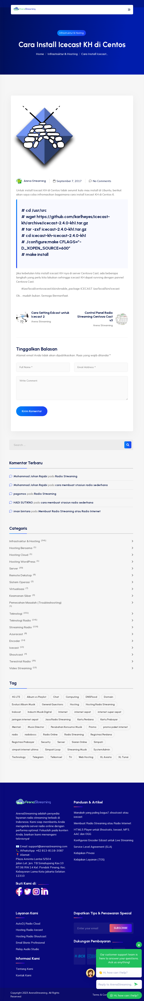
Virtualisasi (18, 589)
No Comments (102, 181)
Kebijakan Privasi (84, 853)
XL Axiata (106, 757)
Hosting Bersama (22, 548)
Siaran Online (79, 742)
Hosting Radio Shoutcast (31, 936)
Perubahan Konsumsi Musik (66, 727)
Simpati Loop (53, 749)
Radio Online (50, 734)
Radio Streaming (66, 476)
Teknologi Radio (23, 620)
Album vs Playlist (36, 696)
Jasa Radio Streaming (58, 719)
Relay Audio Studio (27, 949)
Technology (19, 757)
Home (40, 54)
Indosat (16, 711)
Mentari (16, 727)
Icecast (16, 647)
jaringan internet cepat (25, 719)
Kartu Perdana (85, 719)
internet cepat (82, 711)
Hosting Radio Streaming (100, 704)
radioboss (30, 734)
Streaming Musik (77, 749)
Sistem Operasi (21, 582)
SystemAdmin (102, 749)
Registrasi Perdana (101, 734)
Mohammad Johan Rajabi (30, 476)
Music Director (36, 727)
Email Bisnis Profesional (30, 942)
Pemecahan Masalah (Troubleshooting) (35, 602)
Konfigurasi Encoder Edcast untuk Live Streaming (103, 840)
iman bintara (22, 511)
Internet (63, 711)
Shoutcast (18, 654)
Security (46, 742)
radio (15, 734)
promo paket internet (115, 727)
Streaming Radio (23, 627)
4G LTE (16, 696)
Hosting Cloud (20, 554)
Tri (70, 757)
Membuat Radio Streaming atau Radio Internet (69, 511)
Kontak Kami (23, 975)
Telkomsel (56, 757)
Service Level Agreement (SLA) (93, 846)
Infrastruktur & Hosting (71, 32)
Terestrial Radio (22, 661)
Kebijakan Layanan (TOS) (89, 859)
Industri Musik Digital (40, 711)
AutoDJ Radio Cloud (28, 923)
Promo (92, 727)
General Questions (52, 704)
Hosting (74, 704)
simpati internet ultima (25, 749)
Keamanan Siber (22, 595)
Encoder (17, 641)
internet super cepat (109, 711)
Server (16, 568)
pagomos (20, 493)
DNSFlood (91, 696)
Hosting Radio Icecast (29, 930)
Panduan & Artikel (88, 802)
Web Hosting (86, 757)
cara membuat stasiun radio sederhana (81, 485)
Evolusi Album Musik (23, 704)
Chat (56, 696)
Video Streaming (23, 668)
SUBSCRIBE (120, 928)
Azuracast (18, 634)
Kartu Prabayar (109, 719)
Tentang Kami (24, 969)
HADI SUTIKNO (23, 502)
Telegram (38, 757)
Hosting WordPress (24, 561)
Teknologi (19, 613)
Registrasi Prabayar (23, 742)
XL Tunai (123, 757)
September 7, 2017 (69, 181)
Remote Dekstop (22, 575)
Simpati (98, 742)
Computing (72, 696)
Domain (108, 696)
